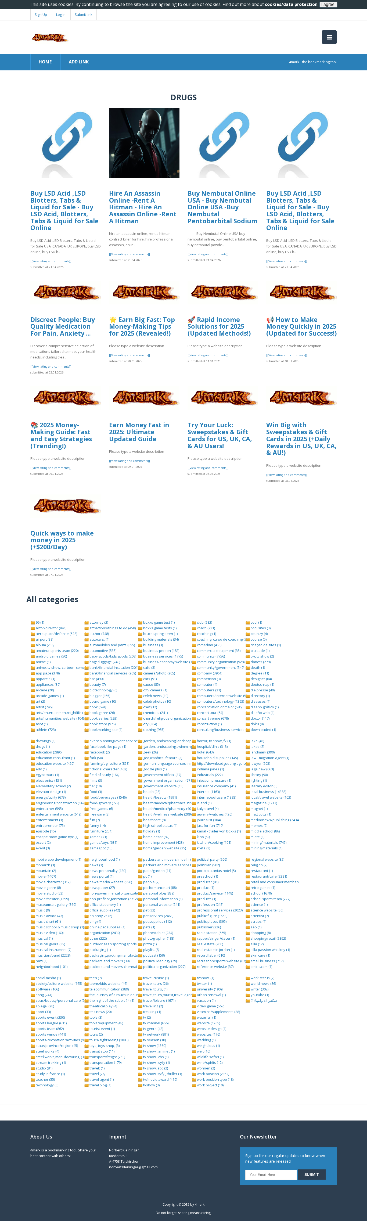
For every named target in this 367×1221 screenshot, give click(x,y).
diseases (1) (260, 701)
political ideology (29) (159, 960)
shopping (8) (260, 932)
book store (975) (102, 723)
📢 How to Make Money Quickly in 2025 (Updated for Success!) (301, 326)
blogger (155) (99, 695)
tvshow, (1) (205, 977)
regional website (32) (267, 859)
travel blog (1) (100, 1085)
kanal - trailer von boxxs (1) (218, 831)
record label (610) (210, 955)
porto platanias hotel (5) (216, 870)
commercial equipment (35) (218, 650)
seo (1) (255, 927)
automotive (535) (102, 650)
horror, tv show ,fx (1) (213, 740)
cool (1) (256, 622)
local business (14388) (268, 791)
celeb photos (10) (156, 701)
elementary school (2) (53, 786)
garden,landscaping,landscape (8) (170, 740)
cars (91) (149, 678)
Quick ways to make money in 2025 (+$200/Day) (62, 540)
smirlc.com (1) (261, 966)
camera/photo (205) (158, 673)
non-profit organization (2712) (113, 898)
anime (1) (43, 661)
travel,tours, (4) (154, 989)
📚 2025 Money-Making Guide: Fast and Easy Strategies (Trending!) (61, 435)
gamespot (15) (100, 848)
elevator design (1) (50, 791)
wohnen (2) (205, 1068)
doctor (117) (259, 718)
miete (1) (257, 836)
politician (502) (208, 865)
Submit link (83, 14)
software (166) (47, 989)
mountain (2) (45, 870)
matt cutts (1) (260, 814)
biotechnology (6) (103, 690)
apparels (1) (45, 678)
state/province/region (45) (56, 1045)
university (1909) (209, 989)
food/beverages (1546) (108, 797)
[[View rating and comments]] (50, 261)
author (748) (99, 633)
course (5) (258, 639)
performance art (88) (159, 887)
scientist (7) (259, 915)
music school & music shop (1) (59, 927)
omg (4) (95, 921)
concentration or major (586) (219, 707)
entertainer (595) (49, 808)
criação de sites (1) (265, 644)
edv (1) (40, 769)
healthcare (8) (153, 819)
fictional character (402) (108, 769)
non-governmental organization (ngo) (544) (124, 893)
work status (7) (262, 977)
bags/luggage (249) (104, 661)
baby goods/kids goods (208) (112, 656)
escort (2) (43, 842)
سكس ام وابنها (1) (263, 1000)
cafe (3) (148, 667)
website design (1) (211, 1028)
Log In (61, 14)
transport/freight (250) (107, 1056)
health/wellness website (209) (167, 814)
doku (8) (257, 723)
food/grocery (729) (104, 802)
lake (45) (257, 740)
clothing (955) (153, 729)
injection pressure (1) (213, 780)
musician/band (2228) (52, 955)
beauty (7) (97, 684)
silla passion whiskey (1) (270, 949)
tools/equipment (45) (106, 1023)
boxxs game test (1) (158, 622)
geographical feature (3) (162, 757)
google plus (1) (154, 769)
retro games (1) (262, 887)
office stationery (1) (105, 904)
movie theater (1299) (52, 898)
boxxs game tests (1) (159, 628)
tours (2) (96, 1034)
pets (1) (148, 927)
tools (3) (95, 1017)
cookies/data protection (291, 4)
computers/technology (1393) (220, 701)
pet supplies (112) (157, 921)
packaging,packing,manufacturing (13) (120, 955)
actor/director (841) (50, 628)
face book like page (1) (107, 746)
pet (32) (148, 910)
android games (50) (51, 656)
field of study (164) (104, 774)
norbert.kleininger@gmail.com (133, 1167)
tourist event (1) (102, 1028)
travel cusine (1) (155, 977)
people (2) (150, 881)
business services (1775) (162, 656)
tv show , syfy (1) (156, 1062)
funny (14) (97, 825)
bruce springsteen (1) (160, 633)
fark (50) (96, 757)
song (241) (43, 994)
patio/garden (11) (156, 870)
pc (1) (147, 876)
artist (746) (43, 707)
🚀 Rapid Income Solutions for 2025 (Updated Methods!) (219, 326)
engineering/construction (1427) (61, 802)
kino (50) (203, 836)
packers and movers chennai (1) (115, 966)
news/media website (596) (110, 881)
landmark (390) (262, 752)
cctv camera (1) (154, 690)
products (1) (206, 898)
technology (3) (46, 1085)
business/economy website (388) (169, 661)
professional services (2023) (219, 910)
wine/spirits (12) (209, 1062)
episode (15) (45, 831)
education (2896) (48, 752)
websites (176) (208, 1034)
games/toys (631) (103, 842)
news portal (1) (101, 876)
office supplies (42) (104, 910)
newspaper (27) (102, 887)
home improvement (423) (163, 842)
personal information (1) (162, 898)
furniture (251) (100, 831)
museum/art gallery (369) (55, 904)
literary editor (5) (263, 786)
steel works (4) (47, 1051)
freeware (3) (99, 814)
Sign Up (41, 14)
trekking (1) (151, 1011)
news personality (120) (107, 870)
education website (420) (54, 763)
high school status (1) (159, 825)
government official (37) (161, 774)
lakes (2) (257, 746)
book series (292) (103, 718)
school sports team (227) (270, 898)
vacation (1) (205, 1000)
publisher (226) (208, 927)
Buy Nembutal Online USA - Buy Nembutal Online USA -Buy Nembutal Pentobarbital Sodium (222, 207)
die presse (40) (262, 690)
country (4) (259, 633)
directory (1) (260, 695)
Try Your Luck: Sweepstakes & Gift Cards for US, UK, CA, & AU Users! (220, 435)
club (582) (204, 622)
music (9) (42, 910)
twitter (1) (204, 983)
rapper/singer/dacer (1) (215, 938)
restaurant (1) (261, 870)
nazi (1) (41, 960)
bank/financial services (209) (112, 673)
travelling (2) (152, 1006)
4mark (199, 1204)
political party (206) (211, 859)
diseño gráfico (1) (264, 707)
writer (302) (259, 989)
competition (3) (208, 678)
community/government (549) (220, 667)
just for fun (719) (209, 825)
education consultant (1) (55, 757)
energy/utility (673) (50, 797)
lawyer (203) (260, 763)
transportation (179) (105, 1062)
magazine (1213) (263, 802)
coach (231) (205, 628)
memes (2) (258, 825)
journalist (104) (208, 819)
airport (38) (44, 639)
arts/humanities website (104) (59, 718)
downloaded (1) (263, 729)
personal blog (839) (158, 893)
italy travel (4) (207, 808)
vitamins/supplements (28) (218, 1011)
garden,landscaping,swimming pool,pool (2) (177, 746)
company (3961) (209, 673)
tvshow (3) (151, 1085)
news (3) (96, 865)
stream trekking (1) (50, 1062)
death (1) (257, 667)
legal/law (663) (262, 769)
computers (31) (208, 690)
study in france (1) (50, 1073)
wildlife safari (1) (210, 1056)
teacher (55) (45, 1079)
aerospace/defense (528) (56, 633)
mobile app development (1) (58, 859)
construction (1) (209, 723)
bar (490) (96, 678)
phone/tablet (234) (157, 932)
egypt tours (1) (47, 774)
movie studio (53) (49, 893)
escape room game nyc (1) (56, 836)
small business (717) (266, 960)
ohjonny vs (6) (100, 915)
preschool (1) (207, 876)
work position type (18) (214, 1079)
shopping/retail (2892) (268, 938)
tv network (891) (155, 1034)
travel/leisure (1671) (158, 1000)
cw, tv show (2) (262, 656)
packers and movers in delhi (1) (168, 859)
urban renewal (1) (211, 994)
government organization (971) (167, 780)
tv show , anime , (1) (158, 1051)
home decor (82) (155, 836)
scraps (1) (258, 921)
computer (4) (206, 684)
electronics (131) (48, 780)
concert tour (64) (209, 712)
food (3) (95, 791)
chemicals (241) (155, 712)
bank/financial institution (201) (113, 667)
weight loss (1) (208, 1045)
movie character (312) (52, 881)
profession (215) (209, 904)
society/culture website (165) (58, 983)
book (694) (97, 707)
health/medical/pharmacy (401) (168, 808)
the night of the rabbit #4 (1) (111, 1000)
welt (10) (203, 1051)
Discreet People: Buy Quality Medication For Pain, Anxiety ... (62, 326)
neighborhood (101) (51, 966)
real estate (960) (209, 944)
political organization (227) (163, 966)
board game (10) (102, 701)
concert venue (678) (212, 718)
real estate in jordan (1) (215, 949)
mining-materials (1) (266, 848)
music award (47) (49, 915)
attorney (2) (98, 622)
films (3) (95, 780)
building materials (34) (160, 639)
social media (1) (48, 977)
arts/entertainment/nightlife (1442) (63, 712)
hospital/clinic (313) (212, 746)
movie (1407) (45, 876)
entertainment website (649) (58, 814)
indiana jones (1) (210, 769)
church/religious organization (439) (170, 718)
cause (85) (151, 684)
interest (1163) (208, 791)
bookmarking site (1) (105, 729)
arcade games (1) (49, 695)
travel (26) (97, 1073)
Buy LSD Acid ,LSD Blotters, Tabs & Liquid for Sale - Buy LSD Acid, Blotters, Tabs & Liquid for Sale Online (64, 210)
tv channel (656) (155, 1023)
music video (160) (49, 932)
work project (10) (210, 1085)
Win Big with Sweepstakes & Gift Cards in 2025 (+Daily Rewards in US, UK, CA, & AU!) (301, 439)
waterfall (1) (206, 1017)
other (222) (98, 938)
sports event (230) (50, 1017)
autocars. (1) (99, 639)
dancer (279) (260, 661)
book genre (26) (102, 712)
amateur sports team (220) (56, 650)
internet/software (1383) (216, 797)
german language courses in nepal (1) (173, 763)
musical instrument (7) (53, 949)
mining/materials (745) (268, 842)
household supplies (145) (217, 757)
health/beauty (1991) (159, 797)
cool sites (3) (260, 628)
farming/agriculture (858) (109, 763)
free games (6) (101, 808)
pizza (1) (149, 944)
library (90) (259, 774)
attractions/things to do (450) (112, 628)
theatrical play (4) (103, 1006)
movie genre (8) (48, 887)
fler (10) (95, 786)
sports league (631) (51, 1023)
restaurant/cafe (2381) (268, 876)
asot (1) (41, 723)
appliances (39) (47, 684)
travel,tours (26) (155, 983)
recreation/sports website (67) (221, 960)
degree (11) (259, 673)
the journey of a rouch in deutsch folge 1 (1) (124, 994)
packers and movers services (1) (169, 865)
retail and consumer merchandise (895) (282, 881)
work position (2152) (212, 1073)
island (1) (203, 802)
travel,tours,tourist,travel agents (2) (171, 994)
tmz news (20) (100, 1011)
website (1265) (208, 1023)
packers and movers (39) (109, 960)
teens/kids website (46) (108, 983)
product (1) (205, 887)
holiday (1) (151, 831)
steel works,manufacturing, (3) (60, 1056)
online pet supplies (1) (107, 927)
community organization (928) (220, 661)
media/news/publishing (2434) (275, 819)
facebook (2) (99, 752)
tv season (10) (154, 1039)
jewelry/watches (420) (214, 814)
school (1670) (261, 893)
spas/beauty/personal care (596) (62, 1000)
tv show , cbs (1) (155, 1056)
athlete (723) (45, 729)
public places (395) (211, 921)
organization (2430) (104, 932)
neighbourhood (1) (104, 859)
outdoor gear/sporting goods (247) (117, 944)
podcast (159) (153, 955)
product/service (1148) (214, 893)
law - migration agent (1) (269, 757)
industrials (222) (209, 774)
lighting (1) (258, 780)
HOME (45, 62)
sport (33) (43, 1011)
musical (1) (44, 938)
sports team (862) (49, 1028)
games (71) (98, 836)
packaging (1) (100, 949)
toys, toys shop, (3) (104, 1045)
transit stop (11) (101, 1051)
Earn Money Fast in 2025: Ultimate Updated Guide (139, 432)
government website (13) (162, 786)
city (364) (149, 723)
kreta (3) (203, 848)
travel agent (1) (101, 1079)
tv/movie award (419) (159, 1079)
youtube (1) (259, 994)
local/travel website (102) (270, 797)
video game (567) (210, 1006)
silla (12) (257, 944)
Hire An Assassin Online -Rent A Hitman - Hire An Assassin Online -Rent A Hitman (143, 207)
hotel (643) (205, 752)
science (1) (259, 904)
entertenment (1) (49, 819)
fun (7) (94, 819)
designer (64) (261, 678)
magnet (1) (259, 808)
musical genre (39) (50, 944)
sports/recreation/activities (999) (61, 1039)
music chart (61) (48, 921)
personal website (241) (161, 904)
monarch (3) (45, 865)
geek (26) (150, 752)
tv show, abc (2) (155, 1068)
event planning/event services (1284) (119, 740)
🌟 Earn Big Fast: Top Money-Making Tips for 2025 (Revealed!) (142, 326)
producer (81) (207, 881)
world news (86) (263, 983)
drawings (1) (45, 740)
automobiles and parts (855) (112, 644)
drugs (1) (42, 746)
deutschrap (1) (262, 684)
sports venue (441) (50, 1034)
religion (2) (258, 865)
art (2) (40, 701)
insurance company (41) (216, 786)
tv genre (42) (152, 1028)
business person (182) (160, 650)
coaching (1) (206, 633)
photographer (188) (158, 938)
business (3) (152, 644)
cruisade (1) (259, 650)
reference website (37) (214, 966)
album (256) (44, 644)
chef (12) (149, 707)
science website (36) (266, 910)
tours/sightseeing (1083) (108, 1039)
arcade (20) (44, 690)
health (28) (151, 791)
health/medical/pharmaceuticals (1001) (174, 802)
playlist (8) (150, 949)
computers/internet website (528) (223, 695)
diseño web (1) (262, 712)
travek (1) (97, 1068)
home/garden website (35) (164, 848)
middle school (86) (265, 831)
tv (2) (146, 1017)
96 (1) (39, 622)
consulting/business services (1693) (225, 729)
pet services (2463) (157, 915)
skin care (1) (260, 955)
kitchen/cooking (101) (213, 842)
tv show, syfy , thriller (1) (162, 1073)
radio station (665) (211, 932)
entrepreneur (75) (49, 825)
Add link (79, 62)
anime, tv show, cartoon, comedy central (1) (70, 667)
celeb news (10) (155, 695)
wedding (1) (205, 1039)
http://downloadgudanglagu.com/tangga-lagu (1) (235, 763)
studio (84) (43, 1068)
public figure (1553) (211, 915)
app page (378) (47, 673)
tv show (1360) (154, 1045)
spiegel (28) (44, 1006)
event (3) (42, 848)
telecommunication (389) (109, 989)
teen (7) (95, 977)
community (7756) (210, 656)
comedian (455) (208, 644)
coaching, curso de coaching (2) (221, 639)
